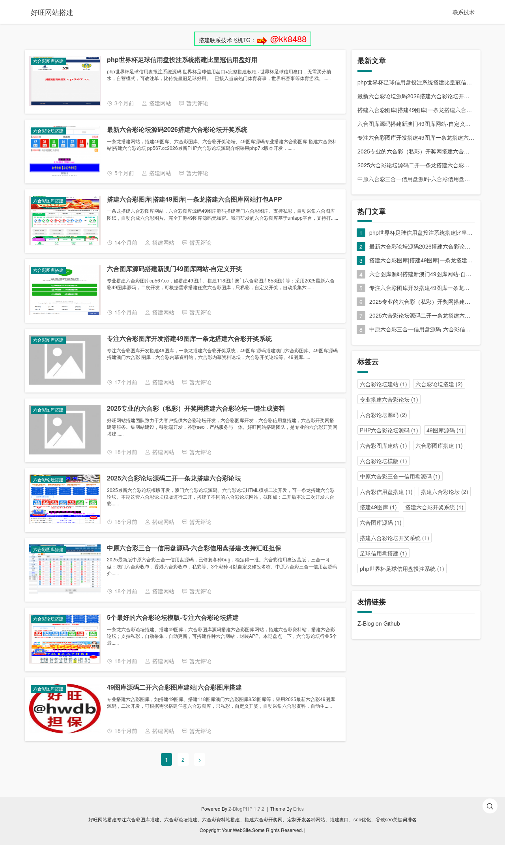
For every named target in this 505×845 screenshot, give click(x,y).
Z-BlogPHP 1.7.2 (246, 808)
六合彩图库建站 (383, 445)
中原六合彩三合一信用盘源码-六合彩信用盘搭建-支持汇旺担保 (194, 548)
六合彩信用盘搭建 (386, 491)
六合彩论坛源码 (383, 415)
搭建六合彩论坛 (444, 491)
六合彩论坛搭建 (439, 384)
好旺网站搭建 (52, 12)
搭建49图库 (378, 507)
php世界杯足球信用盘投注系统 (402, 568)
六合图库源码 (381, 522)
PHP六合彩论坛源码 (389, 430)
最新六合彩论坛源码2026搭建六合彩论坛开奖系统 (177, 129)
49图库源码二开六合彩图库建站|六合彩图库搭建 (174, 687)
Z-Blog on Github (378, 623)
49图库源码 (445, 430)
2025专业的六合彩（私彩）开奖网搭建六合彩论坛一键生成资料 (196, 408)
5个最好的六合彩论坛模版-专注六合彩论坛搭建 (173, 617)
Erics (298, 808)
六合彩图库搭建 (439, 445)
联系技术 (464, 12)
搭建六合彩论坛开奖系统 (394, 538)
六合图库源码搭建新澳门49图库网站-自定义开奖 (174, 269)
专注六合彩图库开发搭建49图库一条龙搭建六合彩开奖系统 (189, 339)
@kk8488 (288, 38)
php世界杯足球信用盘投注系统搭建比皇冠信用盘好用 (182, 60)
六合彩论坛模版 (383, 461)
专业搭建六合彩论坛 (389, 399)
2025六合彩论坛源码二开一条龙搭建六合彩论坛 (174, 478)
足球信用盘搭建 (383, 553)
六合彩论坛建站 (383, 384)
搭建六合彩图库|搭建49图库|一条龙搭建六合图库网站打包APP (194, 199)
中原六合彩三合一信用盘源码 (400, 476)
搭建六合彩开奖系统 (434, 507)
